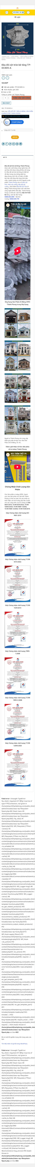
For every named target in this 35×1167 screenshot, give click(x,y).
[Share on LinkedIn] (20, 143)
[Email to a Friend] (13, 143)
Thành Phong (13, 182)
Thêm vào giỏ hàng (21, 98)
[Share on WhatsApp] (3, 143)
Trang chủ (5, 56)
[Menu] (6, 12)
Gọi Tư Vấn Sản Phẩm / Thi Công (16, 116)
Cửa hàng (14, 56)
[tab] (17, 157)
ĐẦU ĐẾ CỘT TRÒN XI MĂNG (16, 111)
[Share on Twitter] (10, 143)
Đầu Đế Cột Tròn (22, 186)
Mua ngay (6, 103)
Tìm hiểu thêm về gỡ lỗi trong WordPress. (15, 1043)
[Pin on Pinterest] (17, 143)
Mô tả (5, 157)
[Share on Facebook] (6, 143)
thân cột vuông (13, 184)
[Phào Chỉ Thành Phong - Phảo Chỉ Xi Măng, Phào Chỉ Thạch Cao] (17, 8)
